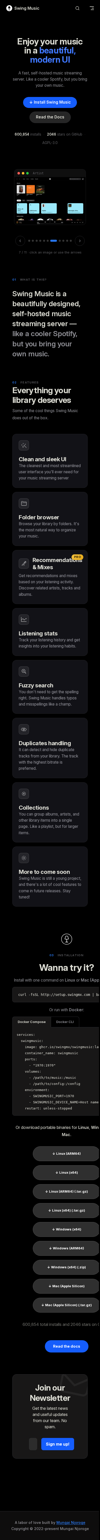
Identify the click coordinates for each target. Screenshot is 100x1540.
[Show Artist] (48, 241)
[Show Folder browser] (33, 241)
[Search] (77, 8)
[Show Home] (29, 241)
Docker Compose (32, 1022)
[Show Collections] (71, 241)
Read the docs (66, 1346)
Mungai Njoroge (70, 1522)
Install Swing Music (50, 102)
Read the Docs (50, 117)
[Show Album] (37, 241)
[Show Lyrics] (63, 241)
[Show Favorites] (67, 241)
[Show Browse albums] (44, 241)
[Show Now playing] (60, 241)
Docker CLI (65, 1022)
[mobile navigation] (92, 8)
